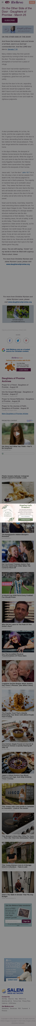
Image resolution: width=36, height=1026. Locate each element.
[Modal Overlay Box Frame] (18, 513)
